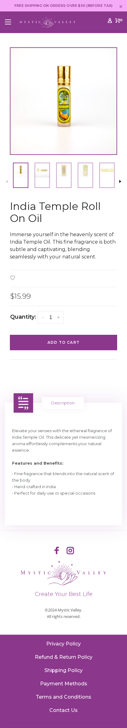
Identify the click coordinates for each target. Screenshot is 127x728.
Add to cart (63, 342)
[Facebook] (56, 551)
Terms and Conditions (63, 697)
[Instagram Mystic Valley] (70, 551)
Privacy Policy (63, 644)
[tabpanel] (63, 101)
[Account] (110, 21)
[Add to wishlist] (12, 278)
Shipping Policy (63, 670)
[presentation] (20, 175)
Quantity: (23, 316)
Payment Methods (63, 684)
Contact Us (63, 710)
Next (120, 181)
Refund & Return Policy (63, 657)
